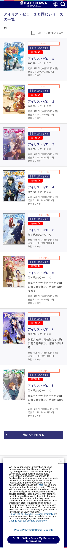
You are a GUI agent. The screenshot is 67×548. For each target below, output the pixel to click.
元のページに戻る (33, 434)
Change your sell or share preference (28, 521)
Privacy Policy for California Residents (33, 530)
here (41, 485)
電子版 (34, 52)
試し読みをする (41, 48)
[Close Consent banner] (61, 461)
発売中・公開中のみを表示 (49, 33)
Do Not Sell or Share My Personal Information (32, 514)
